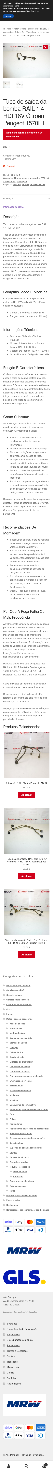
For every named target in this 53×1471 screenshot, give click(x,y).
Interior (9, 1014)
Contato (11, 1356)
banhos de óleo (17, 1033)
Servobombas (16, 1142)
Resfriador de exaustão (21, 1133)
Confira (10, 1372)
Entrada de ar (16, 1085)
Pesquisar (26, 1466)
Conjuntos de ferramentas (19, 1004)
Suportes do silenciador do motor (26, 1147)
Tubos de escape (18, 1186)
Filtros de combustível (20, 1090)
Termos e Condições (17, 1350)
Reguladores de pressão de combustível (29, 1128)
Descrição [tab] (8, 198)
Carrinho (11, 1378)
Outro (12, 1114)
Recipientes (12, 1205)
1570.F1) (17, 184)
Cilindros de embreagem (21, 1061)
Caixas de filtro (17, 1052)
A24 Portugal (12, 1454)
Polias (13, 1119)
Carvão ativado (17, 1057)
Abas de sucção (17, 1023)
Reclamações (14, 1383)
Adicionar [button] (26, 794)
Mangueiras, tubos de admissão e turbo (29, 1109)
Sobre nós (12, 1323)
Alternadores (16, 1028)
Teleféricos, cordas (19, 1162)
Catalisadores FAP (15, 990)
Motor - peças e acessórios (25, 28)
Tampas (13, 1152)
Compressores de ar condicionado (26, 1076)
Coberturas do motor (20, 1071)
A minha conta (9, 1466)
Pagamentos (13, 1334)
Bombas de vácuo (18, 1042)
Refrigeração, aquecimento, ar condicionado (27, 1209)
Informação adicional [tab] (13, 206)
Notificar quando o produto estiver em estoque (24, 134)
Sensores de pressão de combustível (27, 1138)
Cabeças (14, 1047)
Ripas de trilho (20, 1171)
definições (33, 11)
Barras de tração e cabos (18, 985)
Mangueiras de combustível (23, 1104)
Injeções (14, 1100)
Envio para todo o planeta (20, 1339)
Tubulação (19, 32)
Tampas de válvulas (19, 1157)
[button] (45, 47)
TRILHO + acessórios (20, 1166)
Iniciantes (14, 1095)
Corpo (9, 1009)
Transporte (12, 1361)
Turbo (12, 1190)
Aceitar (8, 16)
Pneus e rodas (13, 1200)
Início (9, 28)
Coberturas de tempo (20, 1066)
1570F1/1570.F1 (37, 184)
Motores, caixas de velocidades (21, 1195)
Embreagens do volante (21, 1080)
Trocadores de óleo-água (22, 1181)
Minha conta (13, 1367)
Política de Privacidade (32, 1454)
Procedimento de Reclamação (22, 1329)
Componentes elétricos (17, 999)
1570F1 (25, 184)
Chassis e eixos (14, 995)
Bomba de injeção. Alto (21, 1037)
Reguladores (16, 1123)
